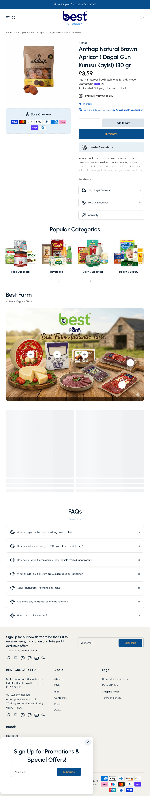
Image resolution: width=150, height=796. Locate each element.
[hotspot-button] (30, 354)
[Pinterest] (16, 658)
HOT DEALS (13, 736)
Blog (56, 691)
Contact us (60, 697)
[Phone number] (43, 658)
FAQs (57, 685)
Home (9, 32)
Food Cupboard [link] (20, 271)
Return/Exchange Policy (116, 679)
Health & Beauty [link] (128, 271)
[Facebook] (9, 658)
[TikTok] (29, 658)
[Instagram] (22, 658)
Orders (58, 710)
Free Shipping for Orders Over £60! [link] (75, 4)
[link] (75, 519)
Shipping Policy (110, 691)
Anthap (83, 42)
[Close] (88, 742)
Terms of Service (112, 697)
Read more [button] (85, 179)
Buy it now (111, 133)
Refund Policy (110, 685)
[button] (13, 17)
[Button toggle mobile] (8, 17)
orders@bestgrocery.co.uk (21, 699)
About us (59, 679)
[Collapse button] (75, 532)
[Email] (36, 658)
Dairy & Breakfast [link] (92, 271)
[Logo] (75, 18)
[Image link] (20, 257)
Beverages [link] (56, 271)
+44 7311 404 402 (20, 695)
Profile (58, 704)
